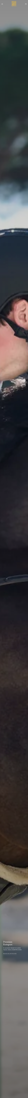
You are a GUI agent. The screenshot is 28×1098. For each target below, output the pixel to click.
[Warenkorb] (26, 4)
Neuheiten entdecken (10, 953)
